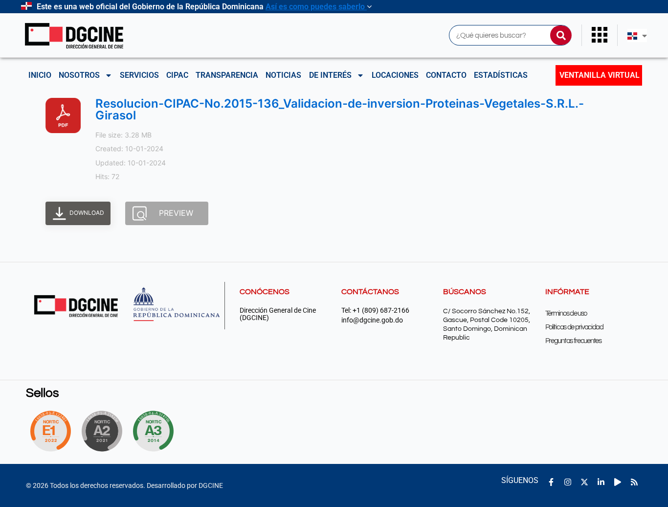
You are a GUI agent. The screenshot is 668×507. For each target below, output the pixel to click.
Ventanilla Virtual (599, 75)
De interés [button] (330, 75)
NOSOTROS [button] (79, 75)
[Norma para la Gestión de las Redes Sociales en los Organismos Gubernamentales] (50, 431)
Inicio (39, 75)
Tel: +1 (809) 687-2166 (375, 310)
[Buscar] (561, 35)
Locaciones (395, 75)
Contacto (446, 75)
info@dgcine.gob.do (372, 320)
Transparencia (227, 75)
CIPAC (177, 75)
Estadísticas (501, 75)
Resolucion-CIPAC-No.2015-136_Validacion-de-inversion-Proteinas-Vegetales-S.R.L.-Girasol (339, 109)
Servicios (139, 75)
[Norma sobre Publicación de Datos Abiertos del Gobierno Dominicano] (156, 431)
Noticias (283, 75)
